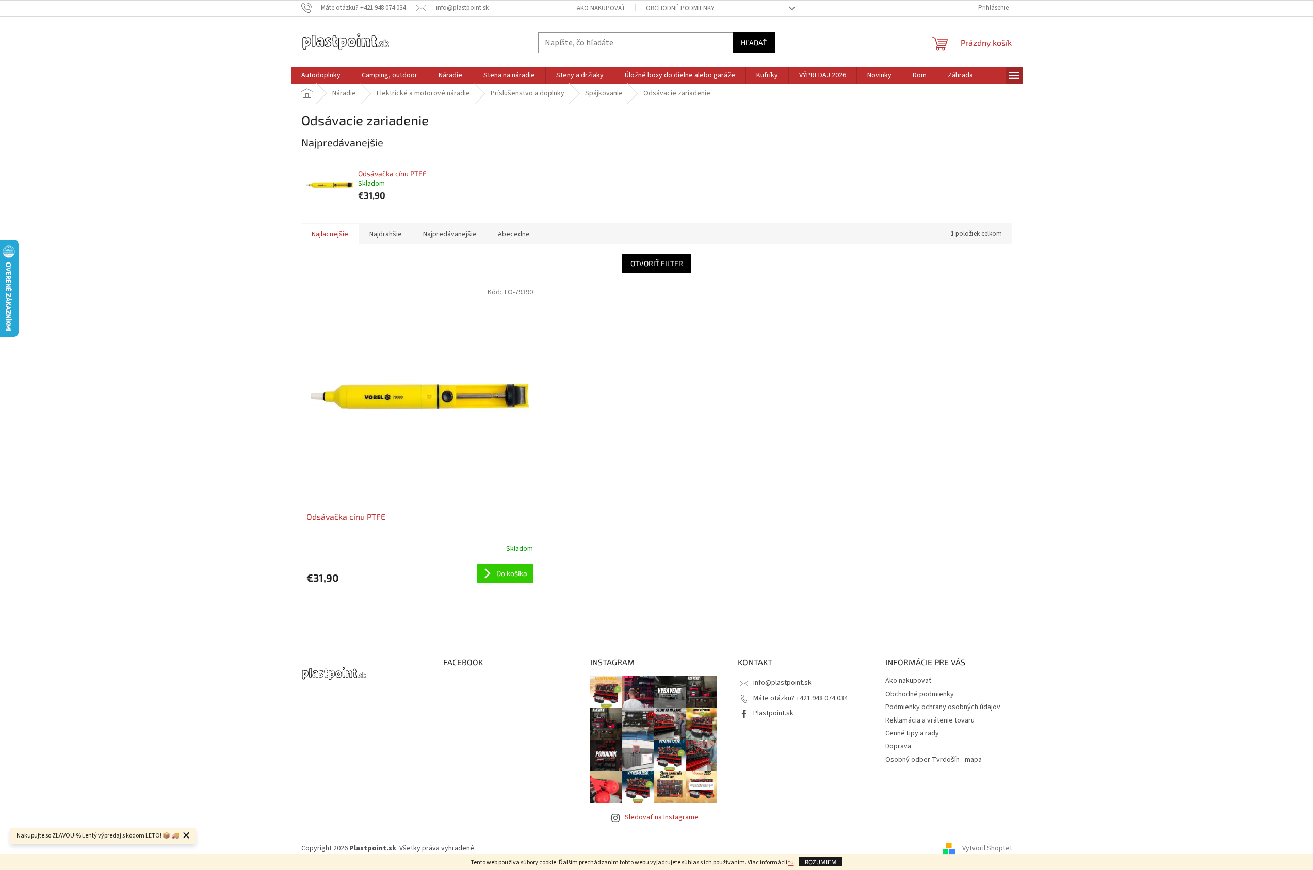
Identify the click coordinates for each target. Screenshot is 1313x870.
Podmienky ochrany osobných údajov (942, 707)
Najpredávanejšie (450, 234)
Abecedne (514, 234)
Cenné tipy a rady (912, 733)
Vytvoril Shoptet (987, 848)
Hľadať (754, 42)
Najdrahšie (385, 234)
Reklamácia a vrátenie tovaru (930, 720)
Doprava (898, 746)
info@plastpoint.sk (782, 683)
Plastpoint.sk (773, 713)
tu (791, 862)
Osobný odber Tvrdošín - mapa (933, 759)
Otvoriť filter (656, 263)
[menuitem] (321, 75)
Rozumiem (821, 861)
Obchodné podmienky (680, 8)
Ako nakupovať (601, 8)
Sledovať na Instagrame (662, 817)
